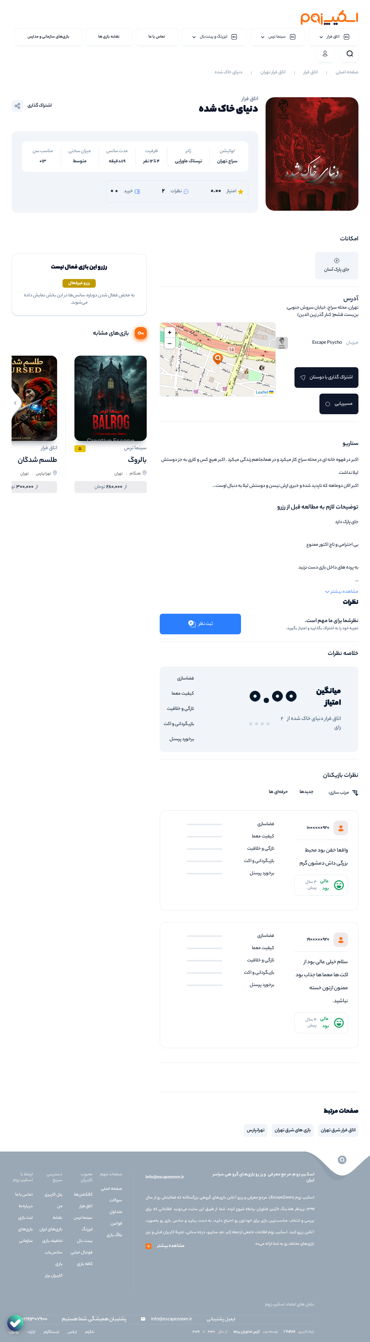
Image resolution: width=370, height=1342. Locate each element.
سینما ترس (83, 1218)
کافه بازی (84, 1264)
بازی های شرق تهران (293, 1130)
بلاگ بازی (114, 1235)
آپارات (31, 1332)
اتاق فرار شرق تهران (338, 1130)
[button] (218, 359)
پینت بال (84, 1241)
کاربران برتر (54, 1275)
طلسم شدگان (37, 461)
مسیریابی (344, 404)
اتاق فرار (311, 72)
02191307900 (34, 1319)
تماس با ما (24, 1195)
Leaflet (262, 393)
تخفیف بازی (52, 1241)
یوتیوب (14, 1332)
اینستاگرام (51, 1332)
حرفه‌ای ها (278, 792)
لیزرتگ (87, 1229)
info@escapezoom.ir (165, 1177)
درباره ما (26, 1206)
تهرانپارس (255, 1130)
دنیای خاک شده (228, 72)
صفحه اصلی (347, 72)
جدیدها (307, 792)
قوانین (116, 1223)
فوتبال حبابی (81, 1252)
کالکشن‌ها (83, 1195)
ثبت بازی (25, 1218)
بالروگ (137, 461)
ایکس (72, 1332)
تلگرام (89, 1332)
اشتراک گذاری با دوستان (331, 377)
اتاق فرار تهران (273, 72)
